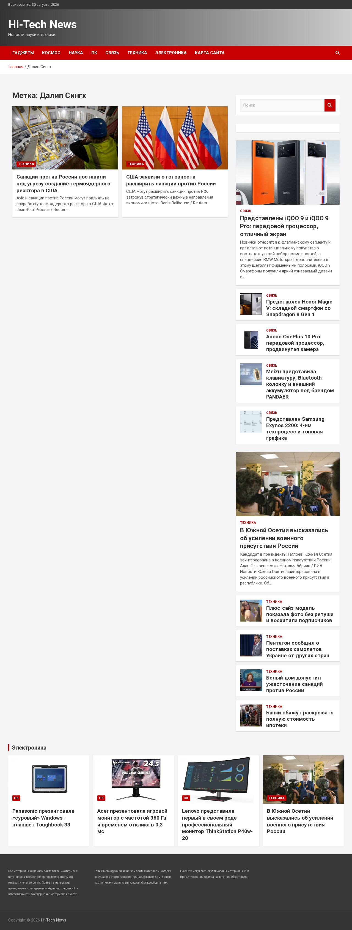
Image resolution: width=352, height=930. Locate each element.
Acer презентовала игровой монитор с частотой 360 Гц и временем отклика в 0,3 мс (132, 821)
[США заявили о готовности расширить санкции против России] (175, 138)
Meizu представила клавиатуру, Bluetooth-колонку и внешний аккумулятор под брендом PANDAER (300, 384)
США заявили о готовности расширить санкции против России (171, 180)
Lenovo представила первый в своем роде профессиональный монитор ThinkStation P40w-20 (217, 824)
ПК (94, 52)
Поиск (330, 105)
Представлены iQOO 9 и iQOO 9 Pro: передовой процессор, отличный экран (284, 226)
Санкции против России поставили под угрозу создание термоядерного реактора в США (63, 183)
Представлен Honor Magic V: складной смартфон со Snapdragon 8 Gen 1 (299, 308)
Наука (76, 52)
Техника (137, 52)
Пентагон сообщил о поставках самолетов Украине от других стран (297, 649)
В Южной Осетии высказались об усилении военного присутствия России (284, 538)
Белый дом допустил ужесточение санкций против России (294, 684)
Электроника (171, 52)
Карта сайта (210, 52)
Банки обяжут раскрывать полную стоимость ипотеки (300, 718)
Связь (112, 52)
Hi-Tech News (42, 24)
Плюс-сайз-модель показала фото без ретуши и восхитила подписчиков (300, 614)
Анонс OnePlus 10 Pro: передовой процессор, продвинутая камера (295, 342)
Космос (51, 52)
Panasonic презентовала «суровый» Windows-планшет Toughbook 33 (43, 818)
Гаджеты (23, 52)
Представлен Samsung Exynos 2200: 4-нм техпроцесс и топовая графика (295, 428)
